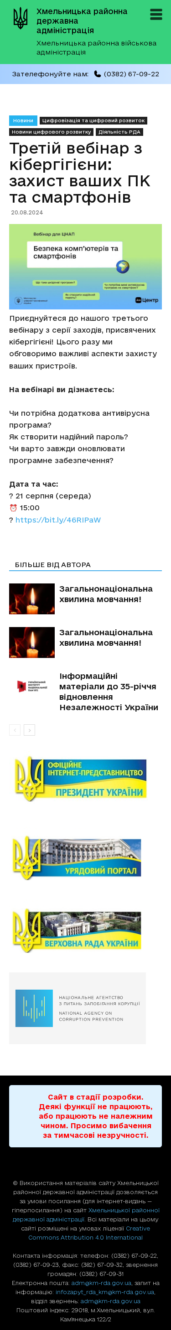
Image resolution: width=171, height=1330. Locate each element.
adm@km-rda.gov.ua (101, 1283)
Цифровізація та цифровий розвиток (93, 120)
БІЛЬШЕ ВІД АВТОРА (53, 564)
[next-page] (29, 730)
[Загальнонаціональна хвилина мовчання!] (32, 599)
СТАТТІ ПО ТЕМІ (44, 552)
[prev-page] (15, 730)
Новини (23, 120)
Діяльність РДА (119, 131)
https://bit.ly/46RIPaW (58, 520)
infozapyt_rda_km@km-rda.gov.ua (105, 1292)
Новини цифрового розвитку (51, 131)
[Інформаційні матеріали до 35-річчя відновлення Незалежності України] (32, 686)
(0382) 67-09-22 (131, 74)
